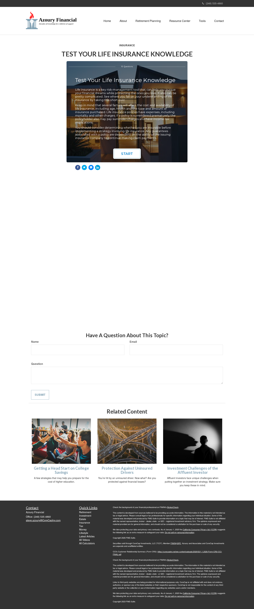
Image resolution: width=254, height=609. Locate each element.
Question (37, 364)
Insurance (84, 522)
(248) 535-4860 (214, 3)
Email (133, 342)
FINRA (173, 543)
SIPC (179, 543)
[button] (123, 21)
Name (35, 342)
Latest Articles (87, 536)
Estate (82, 519)
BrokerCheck (172, 507)
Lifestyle (83, 533)
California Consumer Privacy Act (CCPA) (200, 529)
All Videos (84, 539)
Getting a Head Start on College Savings (61, 470)
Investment (85, 515)
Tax (81, 526)
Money (83, 529)
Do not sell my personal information (179, 532)
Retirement (85, 512)
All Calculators (87, 543)
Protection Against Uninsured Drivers (127, 470)
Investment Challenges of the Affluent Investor (192, 470)
